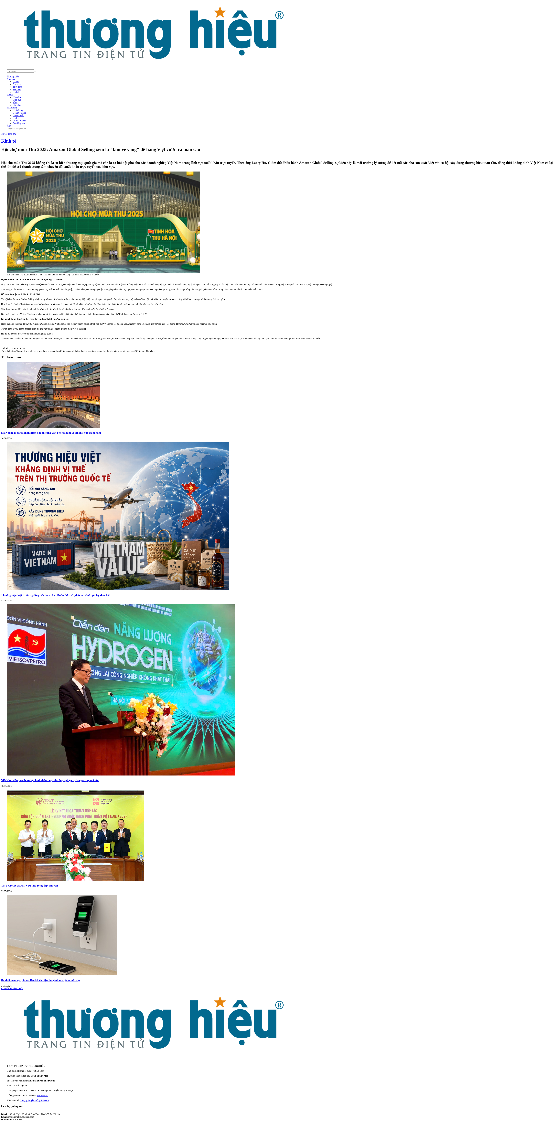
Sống (15, 102)
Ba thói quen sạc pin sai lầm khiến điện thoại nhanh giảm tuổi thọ (40, 980)
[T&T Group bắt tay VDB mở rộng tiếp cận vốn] (75, 880)
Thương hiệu (13, 76)
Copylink (150, 351)
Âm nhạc (17, 84)
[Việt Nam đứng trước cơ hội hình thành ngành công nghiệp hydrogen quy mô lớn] (121, 774)
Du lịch (16, 92)
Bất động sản (19, 123)
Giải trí (16, 81)
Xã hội (10, 94)
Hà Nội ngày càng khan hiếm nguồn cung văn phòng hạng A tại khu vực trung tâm (51, 432)
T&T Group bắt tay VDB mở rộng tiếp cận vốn (29, 885)
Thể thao (17, 89)
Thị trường (12, 107)
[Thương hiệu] (152, 65)
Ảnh (9, 126)
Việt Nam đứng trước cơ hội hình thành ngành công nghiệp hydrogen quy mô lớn (50, 780)
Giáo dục (17, 100)
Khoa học (17, 97)
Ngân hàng (18, 110)
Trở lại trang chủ (8, 134)
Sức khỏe (17, 105)
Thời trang (17, 87)
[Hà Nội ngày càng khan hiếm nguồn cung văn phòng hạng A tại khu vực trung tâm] (53, 427)
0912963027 (42, 1095)
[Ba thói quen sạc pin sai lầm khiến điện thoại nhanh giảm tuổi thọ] (62, 974)
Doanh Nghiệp (19, 113)
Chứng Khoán (19, 120)
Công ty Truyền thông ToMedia (34, 1100)
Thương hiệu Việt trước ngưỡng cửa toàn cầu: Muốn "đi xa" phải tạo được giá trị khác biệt (55, 595)
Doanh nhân (18, 115)
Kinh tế (16, 118)
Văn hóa (11, 79)
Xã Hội (19, 988)
